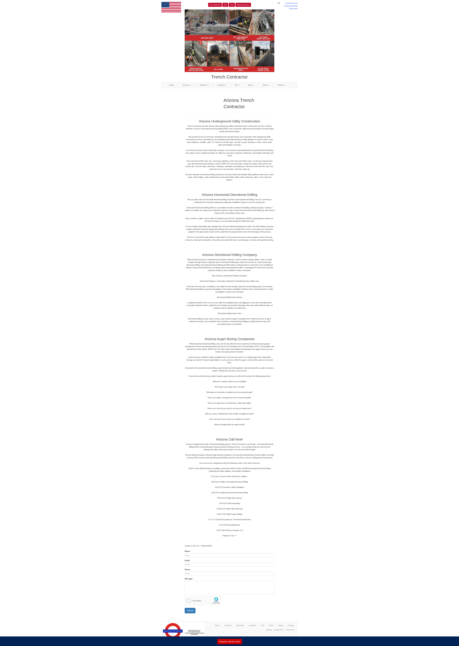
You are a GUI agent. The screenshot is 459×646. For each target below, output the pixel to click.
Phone (187, 569)
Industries (204, 85)
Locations (221, 85)
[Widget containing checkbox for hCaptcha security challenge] (203, 600)
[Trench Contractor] (184, 632)
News (250, 85)
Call (225, 5)
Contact (280, 85)
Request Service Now (229, 641)
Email (187, 560)
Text (231, 5)
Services (186, 85)
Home (171, 85)
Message (189, 579)
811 (236, 85)
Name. (188, 551)
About (265, 85)
